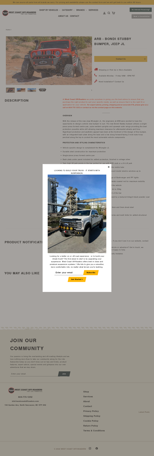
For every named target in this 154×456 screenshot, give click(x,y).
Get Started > (77, 279)
